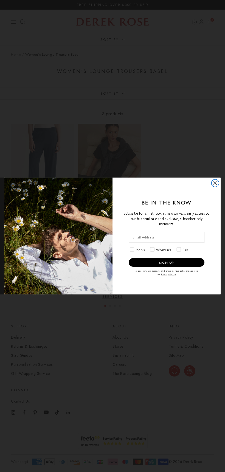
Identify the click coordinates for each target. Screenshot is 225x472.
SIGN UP (166, 262)
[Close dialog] (215, 183)
